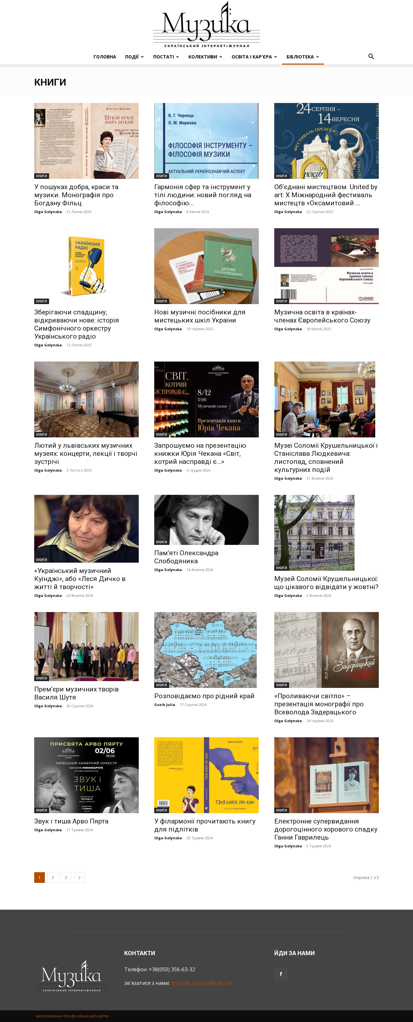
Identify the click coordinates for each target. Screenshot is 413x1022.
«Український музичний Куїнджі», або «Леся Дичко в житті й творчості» (80, 579)
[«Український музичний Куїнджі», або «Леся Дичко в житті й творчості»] (86, 529)
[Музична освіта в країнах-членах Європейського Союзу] (326, 266)
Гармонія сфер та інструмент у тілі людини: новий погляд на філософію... (202, 195)
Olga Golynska (48, 211)
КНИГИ (41, 176)
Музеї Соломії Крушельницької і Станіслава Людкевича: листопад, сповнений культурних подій (326, 458)
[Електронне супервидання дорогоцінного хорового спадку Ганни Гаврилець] (326, 775)
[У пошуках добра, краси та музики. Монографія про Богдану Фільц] (86, 141)
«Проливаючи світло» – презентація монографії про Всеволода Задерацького (319, 704)
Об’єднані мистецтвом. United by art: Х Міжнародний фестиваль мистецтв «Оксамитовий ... (326, 195)
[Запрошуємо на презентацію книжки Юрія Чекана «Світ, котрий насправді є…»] (206, 399)
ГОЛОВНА (105, 57)
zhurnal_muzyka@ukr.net (202, 982)
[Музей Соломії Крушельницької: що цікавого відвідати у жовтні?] (326, 533)
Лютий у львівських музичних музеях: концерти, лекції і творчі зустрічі (85, 453)
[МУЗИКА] (206, 24)
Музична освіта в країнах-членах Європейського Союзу (322, 316)
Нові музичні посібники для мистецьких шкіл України (200, 316)
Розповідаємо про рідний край (204, 696)
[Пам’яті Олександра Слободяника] (206, 520)
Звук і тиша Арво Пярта (71, 821)
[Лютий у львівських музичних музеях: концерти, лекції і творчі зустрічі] (86, 399)
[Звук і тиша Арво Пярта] (86, 775)
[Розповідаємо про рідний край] (206, 650)
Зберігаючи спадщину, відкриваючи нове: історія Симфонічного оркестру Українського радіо (76, 324)
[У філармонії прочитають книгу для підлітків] (206, 775)
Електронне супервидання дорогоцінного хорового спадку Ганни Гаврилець (326, 829)
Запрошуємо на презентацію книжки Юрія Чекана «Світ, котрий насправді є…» (200, 453)
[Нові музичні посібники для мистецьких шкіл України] (206, 266)
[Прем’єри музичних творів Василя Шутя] (86, 646)
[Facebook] (280, 974)
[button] (371, 57)
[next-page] (79, 877)
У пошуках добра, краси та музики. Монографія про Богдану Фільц (76, 195)
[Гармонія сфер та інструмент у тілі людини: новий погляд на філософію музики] (206, 141)
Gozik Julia (164, 704)
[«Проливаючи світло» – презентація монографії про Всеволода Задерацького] (326, 650)
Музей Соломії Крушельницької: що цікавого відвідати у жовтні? (326, 583)
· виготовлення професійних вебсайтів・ (73, 1016)
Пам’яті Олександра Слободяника (186, 557)
